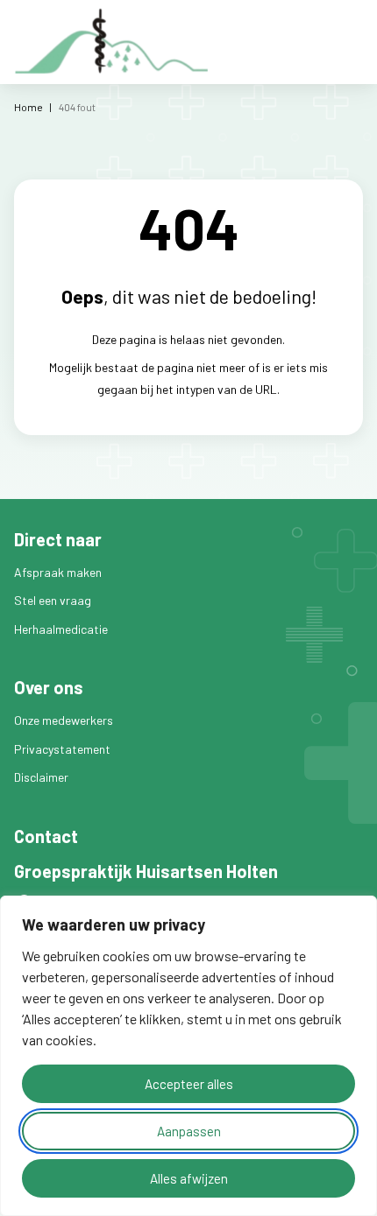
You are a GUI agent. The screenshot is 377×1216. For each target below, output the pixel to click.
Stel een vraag (52, 600)
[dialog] (188, 1056)
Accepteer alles (189, 1084)
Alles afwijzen (189, 1178)
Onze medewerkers (63, 720)
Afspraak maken (58, 572)
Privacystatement (62, 749)
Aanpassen (189, 1131)
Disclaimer (41, 777)
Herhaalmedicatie (61, 629)
